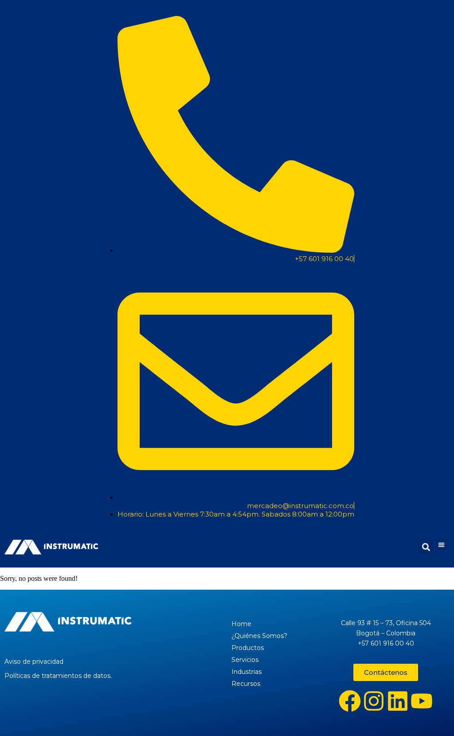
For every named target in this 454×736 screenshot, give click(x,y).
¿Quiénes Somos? (259, 636)
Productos (247, 648)
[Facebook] (350, 701)
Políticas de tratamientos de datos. (58, 676)
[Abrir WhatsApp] (432, 713)
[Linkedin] (398, 701)
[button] (441, 545)
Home (241, 624)
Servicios (244, 660)
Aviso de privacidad (33, 662)
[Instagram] (374, 701)
